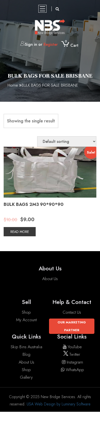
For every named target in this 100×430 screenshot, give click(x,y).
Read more (19, 231)
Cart (71, 45)
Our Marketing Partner (72, 326)
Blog (26, 354)
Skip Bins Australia (26, 347)
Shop (26, 312)
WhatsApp (75, 369)
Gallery (26, 377)
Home (13, 85)
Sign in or (41, 44)
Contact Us (72, 312)
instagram (75, 362)
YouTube (75, 347)
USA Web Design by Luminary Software (59, 404)
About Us (50, 278)
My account (26, 320)
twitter (74, 354)
